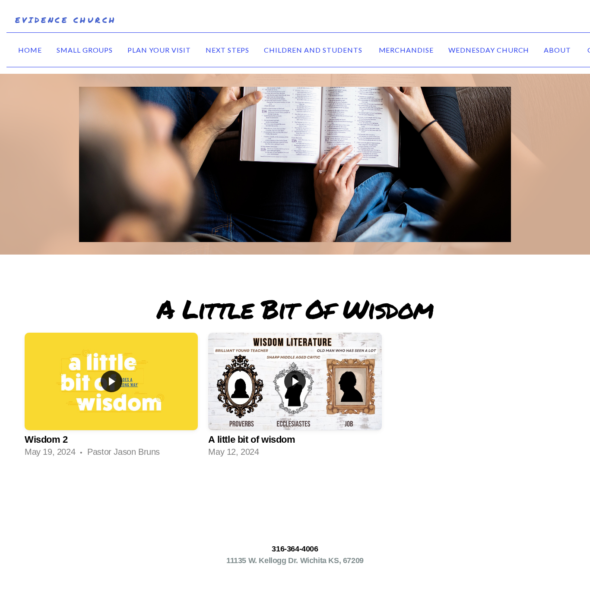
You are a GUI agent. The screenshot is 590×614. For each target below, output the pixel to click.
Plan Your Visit (158, 50)
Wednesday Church (488, 50)
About (558, 50)
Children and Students (314, 50)
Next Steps (228, 50)
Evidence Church (66, 19)
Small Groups (85, 50)
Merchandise (406, 50)
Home (30, 50)
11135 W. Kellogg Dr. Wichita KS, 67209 (295, 560)
